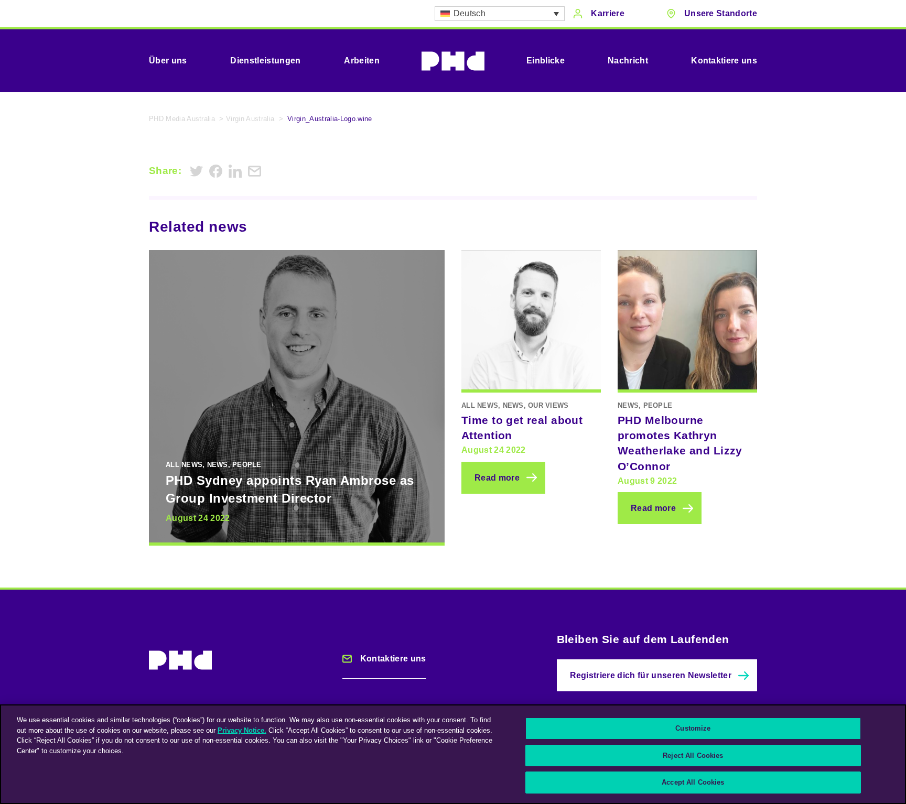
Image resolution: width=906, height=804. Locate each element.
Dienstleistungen (265, 60)
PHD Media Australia (182, 119)
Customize (692, 728)
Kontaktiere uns (724, 60)
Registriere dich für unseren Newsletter (650, 675)
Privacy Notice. (242, 730)
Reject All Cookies (693, 755)
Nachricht (628, 60)
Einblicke (545, 60)
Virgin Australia (250, 119)
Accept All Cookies (693, 782)
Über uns (168, 60)
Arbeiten (362, 60)
